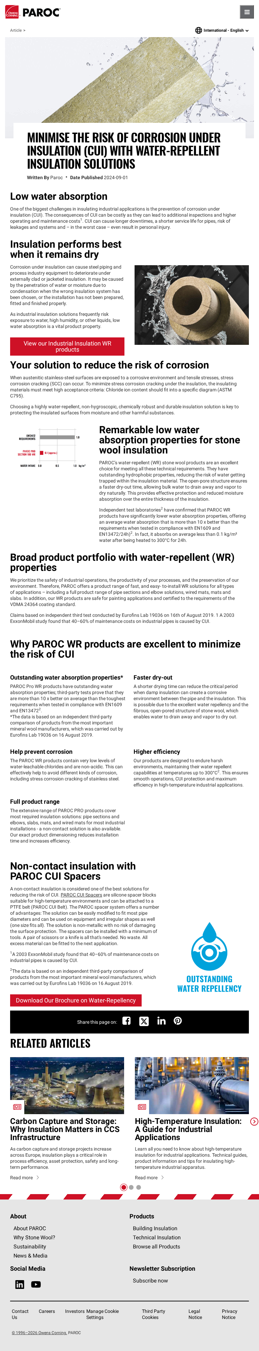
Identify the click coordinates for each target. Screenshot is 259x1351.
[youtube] (36, 1285)
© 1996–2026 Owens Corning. (39, 1332)
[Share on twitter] (144, 1025)
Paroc (33, 12)
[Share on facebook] (126, 1022)
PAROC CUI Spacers (81, 895)
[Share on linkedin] (161, 1022)
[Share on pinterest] (178, 1022)
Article (16, 30)
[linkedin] (20, 1285)
